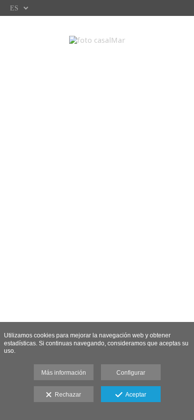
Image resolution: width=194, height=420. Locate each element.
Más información (63, 372)
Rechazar (66, 394)
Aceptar (134, 394)
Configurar (130, 372)
